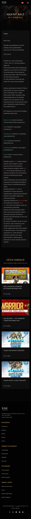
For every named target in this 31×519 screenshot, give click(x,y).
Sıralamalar (4, 426)
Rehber (3, 433)
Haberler (4, 430)
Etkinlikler (4, 457)
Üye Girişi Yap (5, 473)
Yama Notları (5, 450)
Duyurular (4, 461)
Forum (3, 490)
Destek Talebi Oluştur (7, 493)
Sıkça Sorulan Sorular (7, 486)
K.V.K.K (3, 441)
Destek (3, 437)
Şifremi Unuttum (6, 477)
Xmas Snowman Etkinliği (14, 350)
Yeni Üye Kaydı (5, 470)
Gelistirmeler (5, 453)
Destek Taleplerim (6, 497)
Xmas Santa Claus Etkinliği (15, 380)
